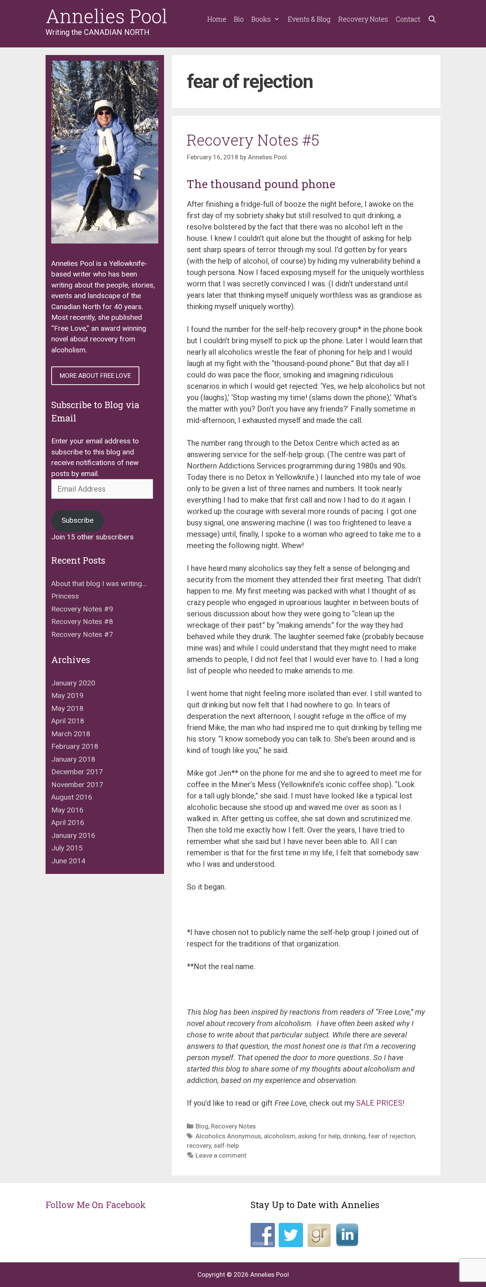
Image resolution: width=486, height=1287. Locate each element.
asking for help (319, 1136)
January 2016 (73, 835)
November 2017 (77, 784)
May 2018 (67, 708)
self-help (226, 1145)
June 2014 (68, 860)
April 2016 (67, 822)
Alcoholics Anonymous (228, 1136)
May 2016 (67, 810)
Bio (239, 19)
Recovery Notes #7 (82, 634)
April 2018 (67, 721)
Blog (202, 1126)
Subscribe (77, 520)
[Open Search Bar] (432, 19)
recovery (199, 1145)
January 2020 (73, 683)
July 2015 (67, 848)
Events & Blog (309, 19)
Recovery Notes (363, 19)
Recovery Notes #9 (82, 609)
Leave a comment (221, 1155)
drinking (354, 1136)
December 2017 (77, 771)
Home (216, 19)
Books (261, 19)
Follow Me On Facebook (96, 1204)
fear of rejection (391, 1136)
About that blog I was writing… (99, 583)
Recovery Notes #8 (82, 621)
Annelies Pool (106, 15)
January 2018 (73, 759)
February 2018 (74, 746)
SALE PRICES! (380, 1103)
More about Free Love (95, 375)
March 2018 (70, 733)
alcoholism (279, 1136)
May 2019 (67, 695)
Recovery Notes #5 (253, 140)
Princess (65, 596)
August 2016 (71, 797)
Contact (408, 19)
